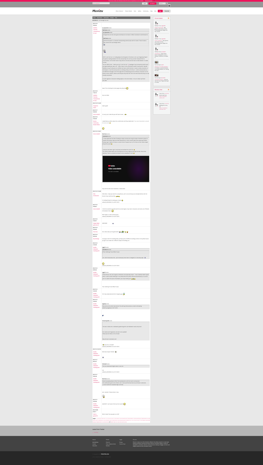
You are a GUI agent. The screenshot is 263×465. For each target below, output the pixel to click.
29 (130, 418)
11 (105, 418)
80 (143, 420)
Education (94, 445)
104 (122, 422)
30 (131, 418)
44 (93, 420)
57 (111, 420)
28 (128, 418)
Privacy (121, 442)
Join (152, 3)
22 (120, 418)
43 (149, 418)
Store (135, 11)
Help (155, 11)
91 (101, 422)
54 (107, 420)
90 (100, 422)
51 (103, 420)
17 (113, 418)
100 (114, 422)
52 (104, 420)
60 (115, 420)
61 (117, 420)
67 (125, 420)
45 (94, 420)
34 (137, 418)
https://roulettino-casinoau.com (163, 108)
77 (139, 420)
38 (142, 418)
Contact (94, 444)
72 (132, 420)
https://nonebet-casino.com (163, 97)
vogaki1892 (163, 25)
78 (140, 420)
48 (99, 420)
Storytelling (157, 53)
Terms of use (122, 444)
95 (107, 422)
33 (135, 418)
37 (141, 418)
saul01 (162, 64)
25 (124, 418)
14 (109, 418)
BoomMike (163, 77)
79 (142, 420)
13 (108, 418)
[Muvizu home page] (97, 10)
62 (118, 420)
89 (98, 422)
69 (128, 420)
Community (145, 11)
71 (131, 420)
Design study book (159, 27)
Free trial (167, 11)
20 (117, 418)
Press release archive (111, 444)
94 (105, 422)
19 (116, 418)
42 (148, 418)
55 (108, 420)
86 (94, 422)
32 (134, 418)
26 (126, 418)
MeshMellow (95, 442)
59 (114, 420)
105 (124, 422)
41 (146, 418)
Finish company (158, 40)
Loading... (96, 432)
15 (111, 418)
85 (93, 422)
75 (136, 420)
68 (127, 420)
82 (146, 420)
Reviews (108, 445)
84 (149, 420)
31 (132, 418)
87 (96, 422)
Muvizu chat (158, 89)
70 (129, 420)
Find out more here (148, 0)
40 (145, 418)
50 (101, 420)
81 (145, 420)
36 (139, 418)
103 (120, 422)
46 (96, 420)
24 (123, 418)
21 (119, 418)
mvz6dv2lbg (166, 93)
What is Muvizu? (119, 11)
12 (106, 418)
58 (113, 420)
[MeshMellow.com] (105, 454)
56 (110, 420)
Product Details (128, 11)
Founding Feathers (159, 79)
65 (122, 420)
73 (134, 420)
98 (111, 422)
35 (138, 418)
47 (97, 420)
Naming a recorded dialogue (161, 66)
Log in (145, 3)
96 (108, 422)
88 (97, 422)
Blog (151, 11)
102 (118, 422)
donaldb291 (163, 51)
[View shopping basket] (169, 5)
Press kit (108, 442)
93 (104, 422)
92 (103, 422)
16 (112, 418)
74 (135, 420)
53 (106, 420)
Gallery (139, 11)
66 (124, 420)
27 (127, 418)
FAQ (116, 17)
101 (116, 422)
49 (100, 420)
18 (115, 418)
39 (143, 418)
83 (147, 420)
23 (121, 418)
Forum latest (159, 18)
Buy (160, 11)
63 (120, 420)
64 (121, 420)
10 (104, 418)
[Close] (154, 0)
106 (126, 422)
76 (138, 420)
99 (112, 422)
